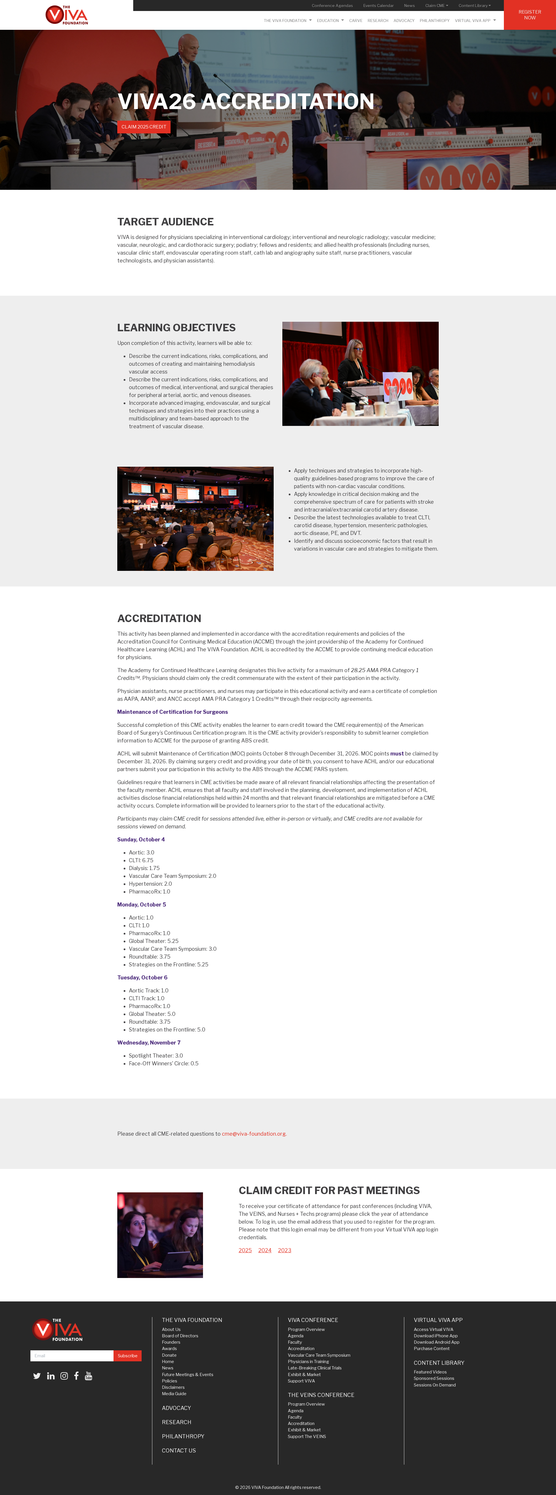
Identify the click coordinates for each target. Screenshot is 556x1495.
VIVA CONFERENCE (313, 1320)
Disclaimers (173, 1387)
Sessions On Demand (435, 1385)
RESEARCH (176, 1422)
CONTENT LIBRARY (439, 1363)
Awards (169, 1348)
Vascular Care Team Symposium (319, 1355)
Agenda (295, 1335)
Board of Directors (180, 1335)
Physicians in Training (308, 1361)
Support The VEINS (307, 1436)
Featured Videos (430, 1372)
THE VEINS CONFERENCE (321, 1395)
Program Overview (306, 1329)
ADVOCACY (176, 1408)
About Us (171, 1329)
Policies (169, 1381)
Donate (169, 1355)
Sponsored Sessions (434, 1378)
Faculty (295, 1342)
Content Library (476, 5)
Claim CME (438, 5)
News (411, 5)
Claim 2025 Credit (144, 127)
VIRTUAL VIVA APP (438, 1320)
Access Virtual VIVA (433, 1329)
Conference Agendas (334, 5)
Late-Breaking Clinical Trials (315, 1368)
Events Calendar (379, 5)
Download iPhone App (436, 1335)
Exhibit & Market (304, 1374)
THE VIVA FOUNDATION (192, 1320)
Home (168, 1361)
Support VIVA (301, 1381)
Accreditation (301, 1348)
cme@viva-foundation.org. (254, 1134)
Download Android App (437, 1342)
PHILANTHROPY (183, 1436)
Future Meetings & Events (187, 1374)
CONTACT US (179, 1450)
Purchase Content (432, 1348)
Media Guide (174, 1393)
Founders (171, 1342)
